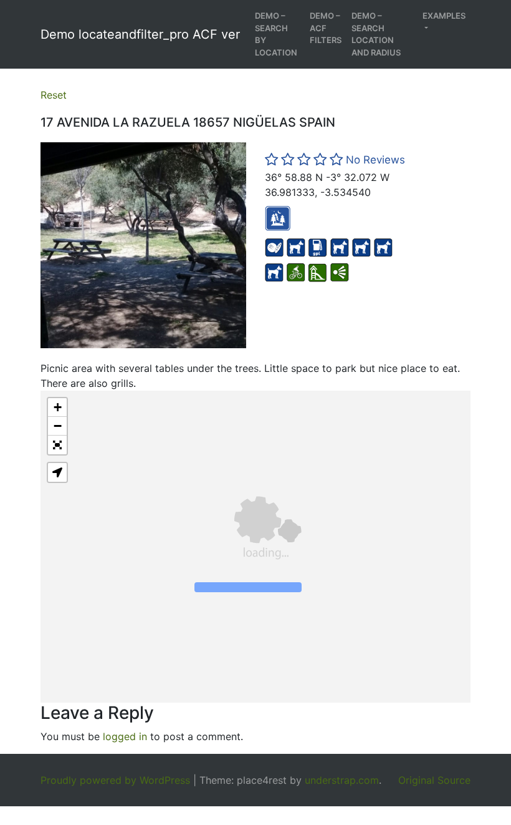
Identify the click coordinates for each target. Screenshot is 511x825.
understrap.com (342, 780)
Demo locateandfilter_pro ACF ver (140, 34)
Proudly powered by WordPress (115, 780)
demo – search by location (276, 34)
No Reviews (375, 160)
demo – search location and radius (376, 34)
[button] (57, 407)
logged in (125, 736)
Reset (54, 95)
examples (444, 16)
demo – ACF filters (325, 28)
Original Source (434, 780)
